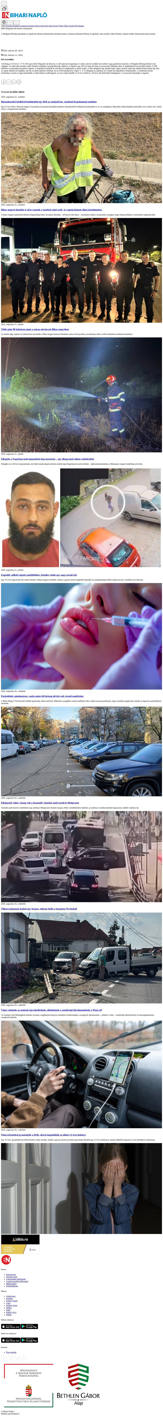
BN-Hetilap (79, 26)
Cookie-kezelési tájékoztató (17, 1281)
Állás (66, 26)
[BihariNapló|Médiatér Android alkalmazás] (29, 1328)
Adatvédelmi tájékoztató (16, 1279)
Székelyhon (11, 1296)
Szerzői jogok (11, 1277)
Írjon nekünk (11, 1352)
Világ (61, 26)
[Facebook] (3, 1360)
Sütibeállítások (12, 1286)
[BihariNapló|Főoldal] (52, 1409)
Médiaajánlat (11, 1284)
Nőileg (9, 1308)
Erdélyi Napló (11, 1301)
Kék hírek (49, 26)
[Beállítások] (4, 22)
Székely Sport (11, 1305)
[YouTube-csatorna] (8, 1360)
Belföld (16, 26)
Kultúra (31, 26)
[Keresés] (4, 3)
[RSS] (23, 1360)
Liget (8, 1303)
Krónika (9, 1298)
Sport (55, 26)
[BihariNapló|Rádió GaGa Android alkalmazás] (29, 1342)
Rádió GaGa (11, 1312)
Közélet (9, 26)
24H (3, 26)
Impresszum (11, 1274)
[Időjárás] (4, 8)
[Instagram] (13, 1360)
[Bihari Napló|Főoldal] (24, 18)
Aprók (71, 26)
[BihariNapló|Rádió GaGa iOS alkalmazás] (11, 1342)
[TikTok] (18, 1360)
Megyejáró (39, 26)
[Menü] (10, 22)
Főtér (8, 1310)
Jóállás (8, 1315)
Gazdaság (24, 26)
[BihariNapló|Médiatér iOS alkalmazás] (11, 1328)
